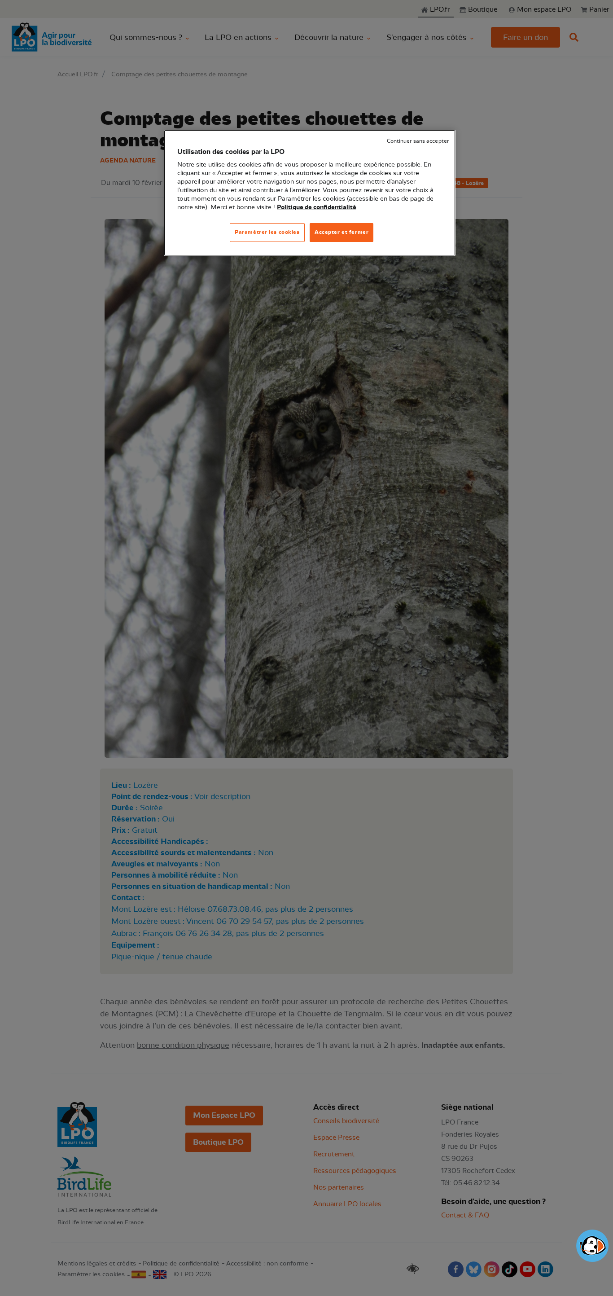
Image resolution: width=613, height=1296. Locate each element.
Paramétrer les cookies (267, 232)
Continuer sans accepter (418, 141)
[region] (309, 193)
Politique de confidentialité (316, 207)
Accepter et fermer (341, 232)
